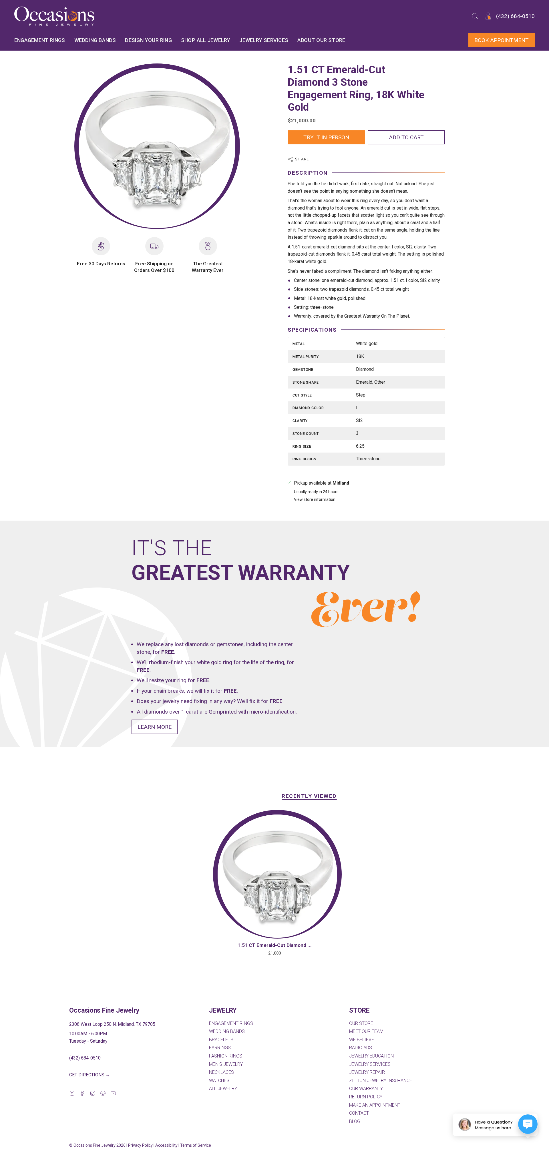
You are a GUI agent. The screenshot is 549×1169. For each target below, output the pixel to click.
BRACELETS (221, 1039)
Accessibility (166, 1145)
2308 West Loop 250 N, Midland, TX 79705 (112, 1024)
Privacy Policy (140, 1145)
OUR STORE (361, 1023)
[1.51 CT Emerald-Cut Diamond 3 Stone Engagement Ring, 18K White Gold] (277, 876)
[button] (475, 16)
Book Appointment (501, 40)
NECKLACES (221, 1072)
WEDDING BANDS (227, 1031)
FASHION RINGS (225, 1056)
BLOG (354, 1121)
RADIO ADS (360, 1047)
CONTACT (359, 1113)
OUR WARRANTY (366, 1088)
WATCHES (219, 1080)
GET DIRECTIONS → (89, 1075)
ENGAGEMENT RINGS (231, 1023)
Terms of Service (195, 1145)
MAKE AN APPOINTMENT (374, 1105)
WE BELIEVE (361, 1039)
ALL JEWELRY (223, 1088)
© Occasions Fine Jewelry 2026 (97, 1145)
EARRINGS (220, 1047)
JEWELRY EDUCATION (371, 1056)
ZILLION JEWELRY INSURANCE (380, 1080)
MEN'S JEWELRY (226, 1064)
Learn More (155, 727)
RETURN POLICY (365, 1097)
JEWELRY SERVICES (370, 1064)
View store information (314, 499)
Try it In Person (326, 137)
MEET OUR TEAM (366, 1031)
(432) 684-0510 (85, 1058)
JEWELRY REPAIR (367, 1072)
